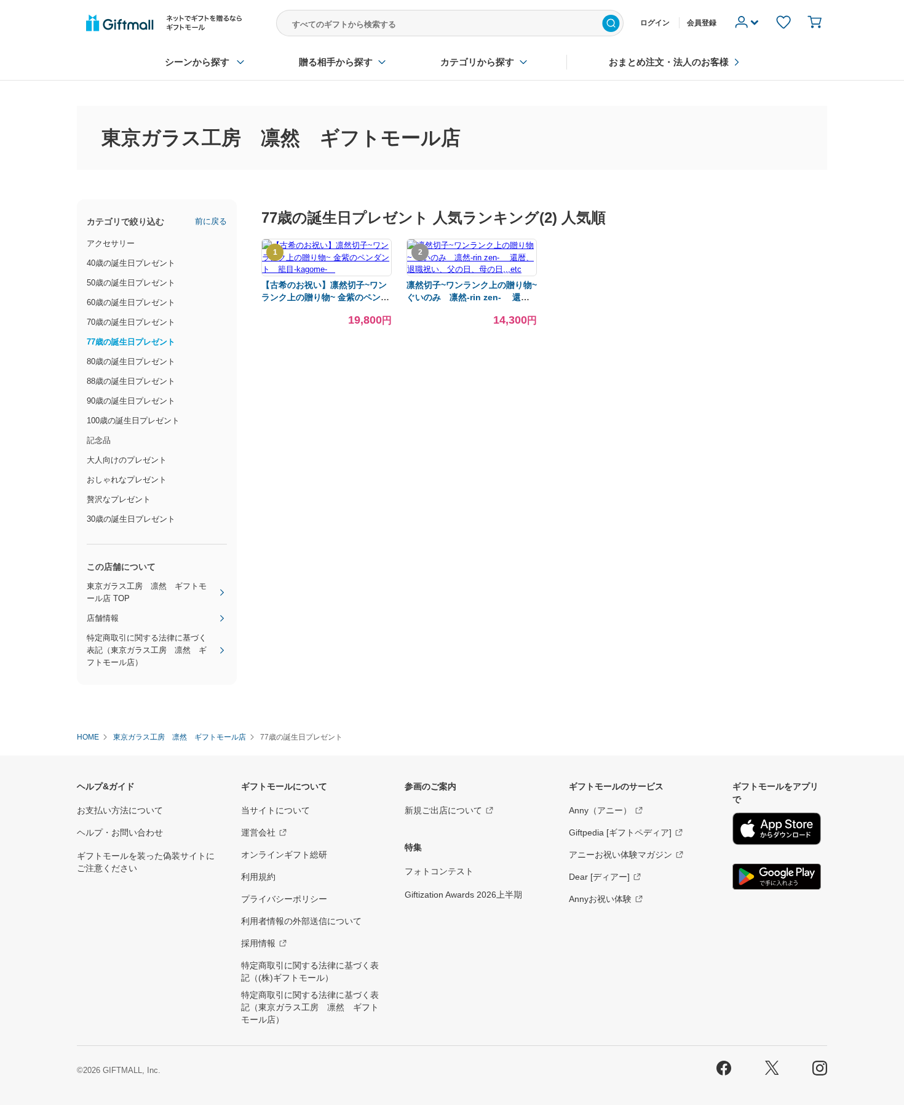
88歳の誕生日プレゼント (131, 381)
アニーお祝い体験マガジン (620, 855)
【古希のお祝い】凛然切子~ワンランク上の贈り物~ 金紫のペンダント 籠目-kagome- (325, 297)
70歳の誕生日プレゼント (131, 322)
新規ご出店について (443, 810)
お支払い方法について (120, 810)
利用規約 (258, 877)
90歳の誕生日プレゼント (131, 400)
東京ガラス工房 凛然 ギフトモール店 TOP (147, 592)
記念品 (99, 440)
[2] (471, 269)
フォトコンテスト (439, 871)
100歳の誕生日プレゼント (133, 420)
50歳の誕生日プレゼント (131, 282)
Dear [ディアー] (599, 877)
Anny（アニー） (600, 810)
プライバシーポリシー (284, 899)
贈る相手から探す (336, 62)
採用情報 (258, 943)
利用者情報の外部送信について (301, 921)
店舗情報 (103, 618)
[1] (326, 269)
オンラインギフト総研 (284, 855)
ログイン (655, 22)
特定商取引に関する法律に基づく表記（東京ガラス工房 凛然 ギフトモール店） (147, 650)
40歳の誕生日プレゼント (131, 263)
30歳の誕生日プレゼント (131, 519)
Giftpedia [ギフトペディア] (620, 832)
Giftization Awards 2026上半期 (463, 895)
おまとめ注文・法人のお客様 (669, 62)
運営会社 (258, 832)
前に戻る (211, 221)
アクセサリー (111, 243)
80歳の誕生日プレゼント (131, 361)
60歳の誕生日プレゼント (131, 302)
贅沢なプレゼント (119, 499)
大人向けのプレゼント (127, 460)
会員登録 (701, 22)
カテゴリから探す (477, 62)
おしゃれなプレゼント (127, 479)
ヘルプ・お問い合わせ (120, 832)
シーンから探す (197, 62)
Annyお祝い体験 (600, 899)
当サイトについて (275, 810)
